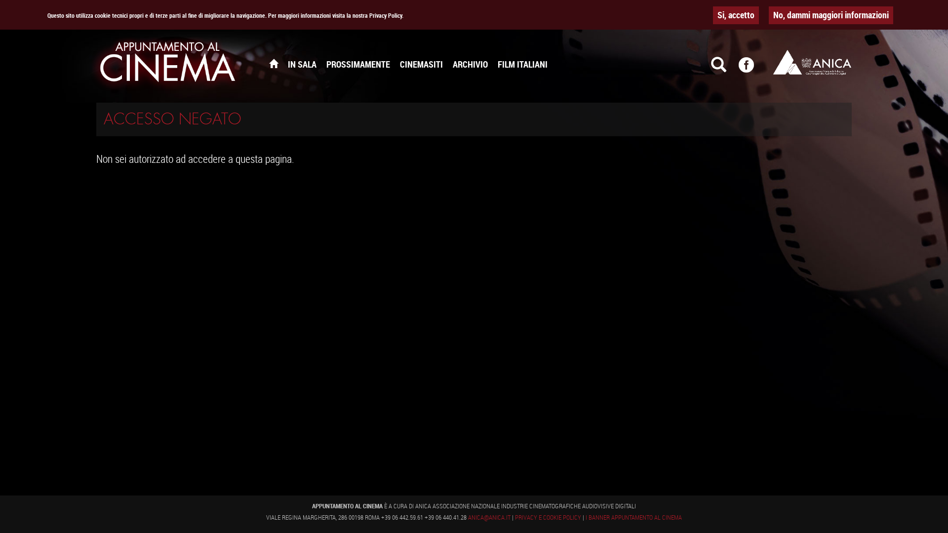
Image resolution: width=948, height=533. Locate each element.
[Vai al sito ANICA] (812, 62)
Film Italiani (523, 64)
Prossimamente (358, 64)
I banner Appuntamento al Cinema (634, 517)
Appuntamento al (168, 64)
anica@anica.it (489, 517)
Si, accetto (735, 15)
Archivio (470, 64)
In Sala (302, 64)
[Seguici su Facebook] (752, 69)
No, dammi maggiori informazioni (831, 15)
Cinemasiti (421, 64)
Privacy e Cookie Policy (548, 517)
